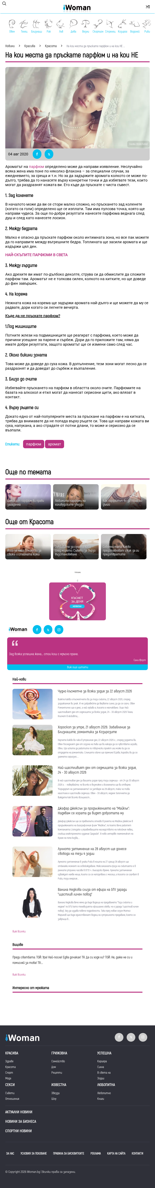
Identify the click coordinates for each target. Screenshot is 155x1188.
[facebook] (37, 630)
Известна (58, 1084)
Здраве (9, 1061)
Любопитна (106, 1084)
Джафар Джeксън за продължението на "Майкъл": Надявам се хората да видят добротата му (94, 810)
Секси (10, 1084)
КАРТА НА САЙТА (116, 1153)
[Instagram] (58, 630)
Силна (100, 1067)
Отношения (12, 1099)
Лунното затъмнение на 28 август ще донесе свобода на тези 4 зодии (92, 851)
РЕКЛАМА (96, 1153)
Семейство (58, 1061)
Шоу (53, 1099)
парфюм (36, 166)
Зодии (100, 1078)
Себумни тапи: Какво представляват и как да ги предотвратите (121, 551)
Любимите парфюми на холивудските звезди (70, 503)
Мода (8, 1078)
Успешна (104, 1053)
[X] (48, 630)
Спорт (9, 1073)
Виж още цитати (77, 667)
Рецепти (56, 1073)
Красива (11, 1053)
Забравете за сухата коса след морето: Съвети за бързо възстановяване (75, 551)
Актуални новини (18, 1112)
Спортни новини (18, 1131)
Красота (10, 1067)
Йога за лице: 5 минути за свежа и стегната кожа (24, 552)
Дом (53, 1067)
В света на (104, 1073)
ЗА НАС (10, 1153)
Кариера (102, 1061)
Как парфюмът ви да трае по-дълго (123, 503)
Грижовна (59, 1053)
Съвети (9, 1093)
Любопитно (104, 1093)
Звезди (55, 1093)
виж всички (19, 931)
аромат (54, 444)
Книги (100, 1099)
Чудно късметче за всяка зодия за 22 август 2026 (95, 691)
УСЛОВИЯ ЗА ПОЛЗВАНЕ (34, 1153)
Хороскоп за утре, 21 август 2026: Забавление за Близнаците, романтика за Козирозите (94, 729)
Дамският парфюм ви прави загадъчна (25, 503)
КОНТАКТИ (137, 1153)
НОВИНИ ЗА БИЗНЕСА (20, 1121)
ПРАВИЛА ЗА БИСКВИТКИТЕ (68, 1153)
